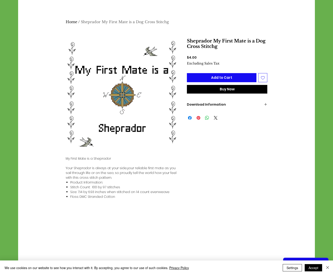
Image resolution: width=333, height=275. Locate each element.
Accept (313, 267)
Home (71, 22)
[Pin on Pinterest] (198, 118)
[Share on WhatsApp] (207, 118)
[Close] (327, 267)
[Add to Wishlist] (263, 77)
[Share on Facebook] (190, 118)
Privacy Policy (179, 267)
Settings (292, 267)
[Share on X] (215, 118)
